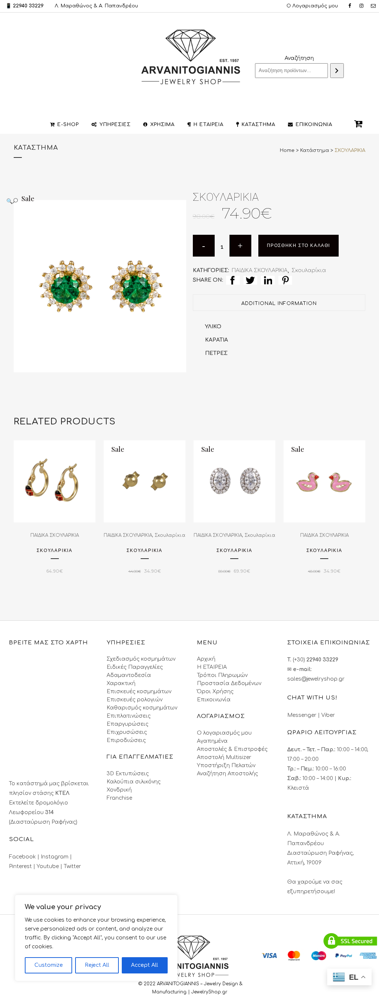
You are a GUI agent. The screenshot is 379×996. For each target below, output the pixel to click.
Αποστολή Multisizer (224, 757)
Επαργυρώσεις (127, 724)
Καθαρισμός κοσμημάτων (142, 708)
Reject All (97, 965)
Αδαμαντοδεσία (129, 675)
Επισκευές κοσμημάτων (139, 691)
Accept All (144, 965)
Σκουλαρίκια (309, 270)
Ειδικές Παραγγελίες (135, 667)
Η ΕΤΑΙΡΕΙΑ (212, 667)
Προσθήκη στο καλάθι (298, 245)
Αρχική (206, 659)
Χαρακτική (121, 683)
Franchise (119, 798)
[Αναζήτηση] (337, 70)
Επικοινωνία (214, 699)
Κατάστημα (314, 150)
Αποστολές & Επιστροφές (232, 749)
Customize (48, 965)
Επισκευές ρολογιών (134, 699)
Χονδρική (119, 790)
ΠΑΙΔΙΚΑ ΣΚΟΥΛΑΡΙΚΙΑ (260, 270)
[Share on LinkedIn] (268, 280)
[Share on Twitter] (250, 280)
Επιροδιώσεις (126, 740)
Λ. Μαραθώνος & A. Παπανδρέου (96, 6)
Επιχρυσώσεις (127, 732)
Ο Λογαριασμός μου (312, 6)
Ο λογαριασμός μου (224, 733)
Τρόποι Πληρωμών (222, 675)
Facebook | (25, 857)
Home (287, 150)
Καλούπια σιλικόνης (134, 782)
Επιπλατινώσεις (129, 716)
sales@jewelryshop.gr (316, 679)
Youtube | (50, 866)
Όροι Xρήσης (215, 691)
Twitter (72, 866)
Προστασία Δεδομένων (229, 683)
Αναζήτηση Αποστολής (227, 773)
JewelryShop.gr (210, 992)
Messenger (301, 715)
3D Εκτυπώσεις (128, 773)
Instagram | (56, 857)
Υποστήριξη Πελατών (226, 765)
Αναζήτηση (299, 58)
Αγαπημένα (212, 741)
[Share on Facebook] (233, 280)
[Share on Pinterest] (285, 280)
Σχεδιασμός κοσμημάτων (141, 659)
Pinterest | (23, 866)
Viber (328, 715)
